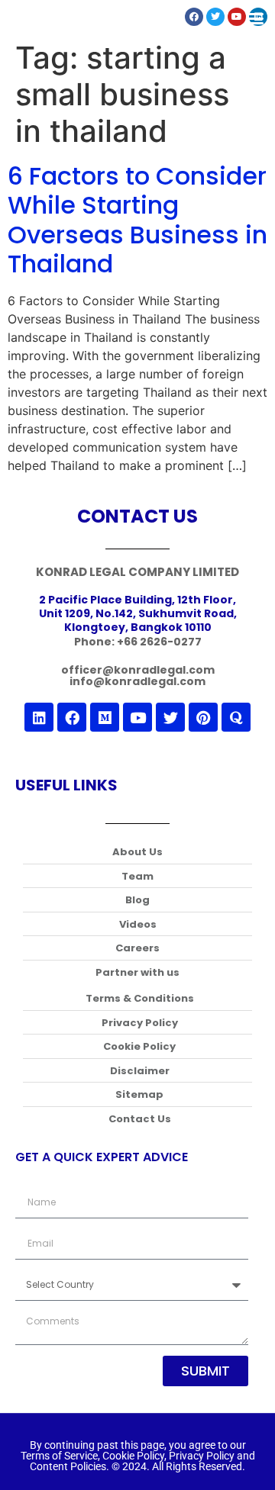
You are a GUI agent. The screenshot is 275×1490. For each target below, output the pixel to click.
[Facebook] (71, 717)
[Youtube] (137, 717)
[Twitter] (170, 717)
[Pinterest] (203, 717)
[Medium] (104, 717)
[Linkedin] (38, 717)
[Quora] (236, 717)
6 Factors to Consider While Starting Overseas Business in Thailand (137, 220)
